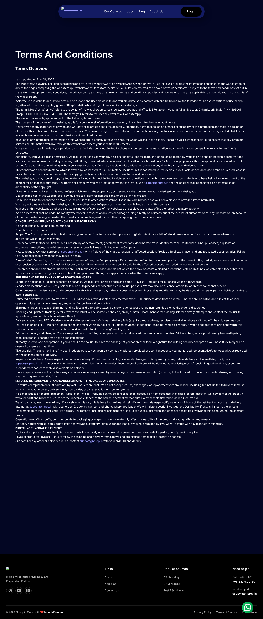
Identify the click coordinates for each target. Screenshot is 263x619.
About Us (156, 11)
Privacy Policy (203, 612)
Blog (141, 11)
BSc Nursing (171, 577)
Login (191, 11)
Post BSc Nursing (174, 590)
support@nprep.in (156, 182)
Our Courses (113, 11)
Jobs (130, 11)
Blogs (108, 577)
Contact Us (112, 590)
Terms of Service (226, 612)
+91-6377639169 (243, 581)
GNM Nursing (171, 583)
